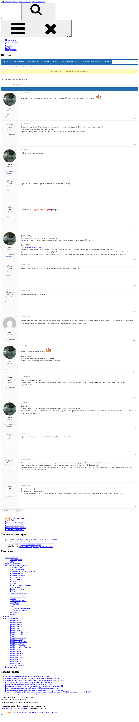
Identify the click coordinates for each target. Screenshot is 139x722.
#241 (134, 118)
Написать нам (6, 712)
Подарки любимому (17, 626)
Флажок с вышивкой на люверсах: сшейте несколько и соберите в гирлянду (33, 678)
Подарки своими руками (14, 618)
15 (10, 85)
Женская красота (16, 560)
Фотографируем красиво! (19, 610)
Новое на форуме (18, 61)
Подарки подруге (16, 649)
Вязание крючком (16, 577)
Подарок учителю (16, 663)
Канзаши (13, 583)
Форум (7, 48)
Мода (12, 562)
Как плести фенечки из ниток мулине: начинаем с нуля (33, 543)
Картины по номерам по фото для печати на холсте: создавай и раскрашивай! (34, 686)
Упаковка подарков (17, 665)
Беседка (106, 61)
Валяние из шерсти (17, 569)
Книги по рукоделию (13, 564)
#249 (134, 340)
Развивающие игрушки (18, 593)
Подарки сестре (15, 655)
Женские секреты (11, 558)
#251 (134, 397)
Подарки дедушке (16, 622)
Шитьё (12, 614)
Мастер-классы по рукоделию (16, 566)
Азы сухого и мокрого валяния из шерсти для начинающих (27, 694)
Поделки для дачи (11, 667)
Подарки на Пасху (16, 640)
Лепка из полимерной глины (20, 585)
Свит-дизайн (14, 603)
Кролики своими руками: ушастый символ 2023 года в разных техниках (32, 688)
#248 (134, 312)
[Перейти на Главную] (23, 2)
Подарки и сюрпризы (50, 61)
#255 (134, 506)
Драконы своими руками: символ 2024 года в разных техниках (28, 684)
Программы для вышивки (14, 530)
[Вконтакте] (2, 714)
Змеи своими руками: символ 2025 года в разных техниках (27, 676)
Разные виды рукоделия (18, 595)
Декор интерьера (11, 42)
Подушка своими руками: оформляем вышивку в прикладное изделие (31, 682)
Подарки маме (15, 628)
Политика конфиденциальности (24, 712)
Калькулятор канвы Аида (14, 524)
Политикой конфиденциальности (15, 708)
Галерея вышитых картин (91, 61)
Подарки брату (15, 620)
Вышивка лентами (16, 573)
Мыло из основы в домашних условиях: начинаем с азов (37, 539)
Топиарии (13, 607)
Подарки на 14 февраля (18, 632)
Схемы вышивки (11, 44)
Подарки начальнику (17, 646)
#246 (134, 260)
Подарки (8, 46)
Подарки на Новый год (18, 638)
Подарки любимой (16, 624)
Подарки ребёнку (16, 651)
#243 (134, 175)
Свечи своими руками (18, 601)
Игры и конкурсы (33, 61)
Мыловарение (15, 587)
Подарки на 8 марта (17, 636)
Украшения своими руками (20, 608)
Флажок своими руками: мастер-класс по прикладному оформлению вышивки (34, 680)
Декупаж (13, 581)
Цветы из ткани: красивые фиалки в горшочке (36, 547)
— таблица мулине (15, 518)
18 (21, 85)
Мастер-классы (10, 40)
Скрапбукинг (14, 605)
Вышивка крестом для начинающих (23, 571)
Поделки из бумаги (17, 589)
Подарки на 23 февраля (18, 634)
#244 (134, 201)
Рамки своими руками (18, 597)
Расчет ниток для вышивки (15, 522)
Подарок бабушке (16, 657)
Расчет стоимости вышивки (15, 528)
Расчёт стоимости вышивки (31, 545)
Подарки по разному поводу (20, 647)
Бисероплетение (16, 567)
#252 (134, 428)
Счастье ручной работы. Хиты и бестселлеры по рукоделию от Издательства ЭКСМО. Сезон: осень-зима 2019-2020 (48, 692)
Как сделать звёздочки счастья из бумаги (32, 541)
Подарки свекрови (16, 653)
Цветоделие (14, 612)
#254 (134, 480)
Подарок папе (15, 659)
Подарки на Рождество (18, 642)
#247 (134, 286)
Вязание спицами (16, 579)
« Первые (5, 85)
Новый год (9, 616)
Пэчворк (13, 591)
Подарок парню (15, 661)
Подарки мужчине (16, 630)
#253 (134, 454)
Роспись (13, 599)
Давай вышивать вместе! (70, 61)
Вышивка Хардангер (17, 575)
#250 (134, 371)
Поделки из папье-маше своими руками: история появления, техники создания (34, 690)
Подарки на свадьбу (17, 644)
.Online (10, 520)
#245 (134, 227)
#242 (134, 144)
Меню (69, 36)
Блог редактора (11, 50)
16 (14, 85)
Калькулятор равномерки (14, 526)
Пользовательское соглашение (48, 712)
